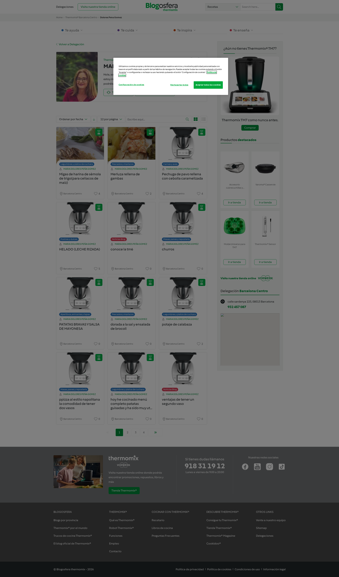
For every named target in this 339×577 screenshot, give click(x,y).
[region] (170, 76)
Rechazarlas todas (179, 85)
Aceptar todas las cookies (208, 85)
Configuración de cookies (131, 84)
